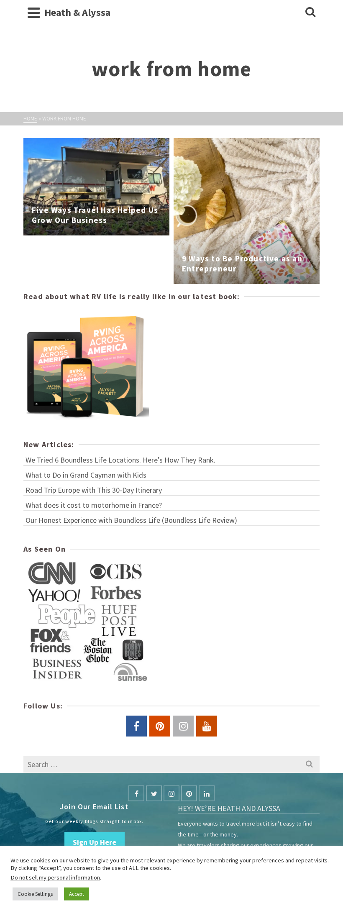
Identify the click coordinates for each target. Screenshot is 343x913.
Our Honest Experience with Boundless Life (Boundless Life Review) (131, 520)
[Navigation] (33, 12)
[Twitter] (154, 793)
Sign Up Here (94, 842)
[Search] (310, 12)
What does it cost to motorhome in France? (94, 505)
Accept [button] (76, 894)
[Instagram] (171, 793)
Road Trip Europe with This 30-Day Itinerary (94, 490)
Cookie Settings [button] (35, 894)
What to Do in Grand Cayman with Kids (86, 475)
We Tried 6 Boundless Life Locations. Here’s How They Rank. (120, 460)
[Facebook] (136, 793)
